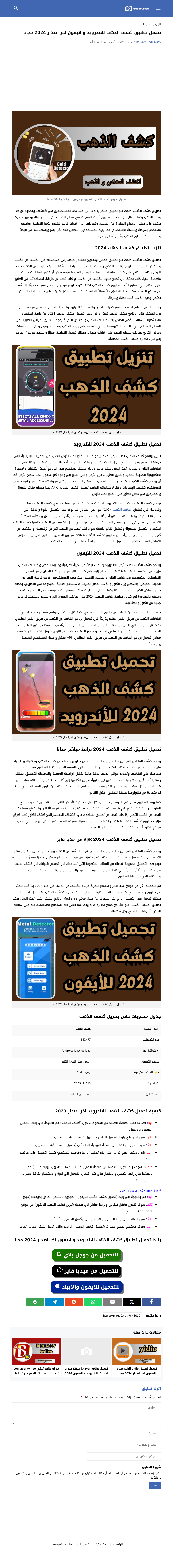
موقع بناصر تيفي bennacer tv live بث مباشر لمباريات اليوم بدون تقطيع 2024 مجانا (36, 1373)
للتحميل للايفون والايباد (90, 1287)
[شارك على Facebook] (151, 1301)
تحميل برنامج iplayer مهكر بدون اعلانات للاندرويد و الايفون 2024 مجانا (86, 1373)
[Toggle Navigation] (159, 8)
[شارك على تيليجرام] (54, 1301)
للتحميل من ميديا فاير (90, 1271)
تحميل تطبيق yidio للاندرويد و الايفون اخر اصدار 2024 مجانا (136, 1371)
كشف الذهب (122, 510)
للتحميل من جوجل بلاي (90, 1255)
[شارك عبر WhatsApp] (93, 1301)
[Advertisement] (86, 79)
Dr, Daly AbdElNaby (148, 41)
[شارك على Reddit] (74, 1301)
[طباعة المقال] (35, 1301)
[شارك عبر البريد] (112, 1301)
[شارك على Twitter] (132, 1301)
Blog (144, 24)
